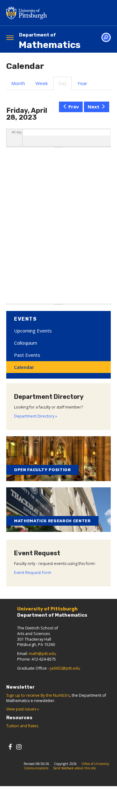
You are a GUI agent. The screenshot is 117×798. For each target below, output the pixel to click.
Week (42, 83)
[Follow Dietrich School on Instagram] (19, 747)
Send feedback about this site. (75, 768)
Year (82, 83)
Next (94, 106)
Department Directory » (35, 416)
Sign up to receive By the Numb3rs (38, 695)
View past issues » (22, 709)
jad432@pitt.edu (65, 668)
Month (18, 83)
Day (65, 85)
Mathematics (49, 41)
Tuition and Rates (22, 726)
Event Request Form (32, 572)
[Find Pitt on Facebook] (10, 747)
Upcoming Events (33, 330)
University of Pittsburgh (51, 12)
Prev (73, 106)
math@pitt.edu (42, 653)
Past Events (27, 355)
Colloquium (25, 343)
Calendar (24, 367)
